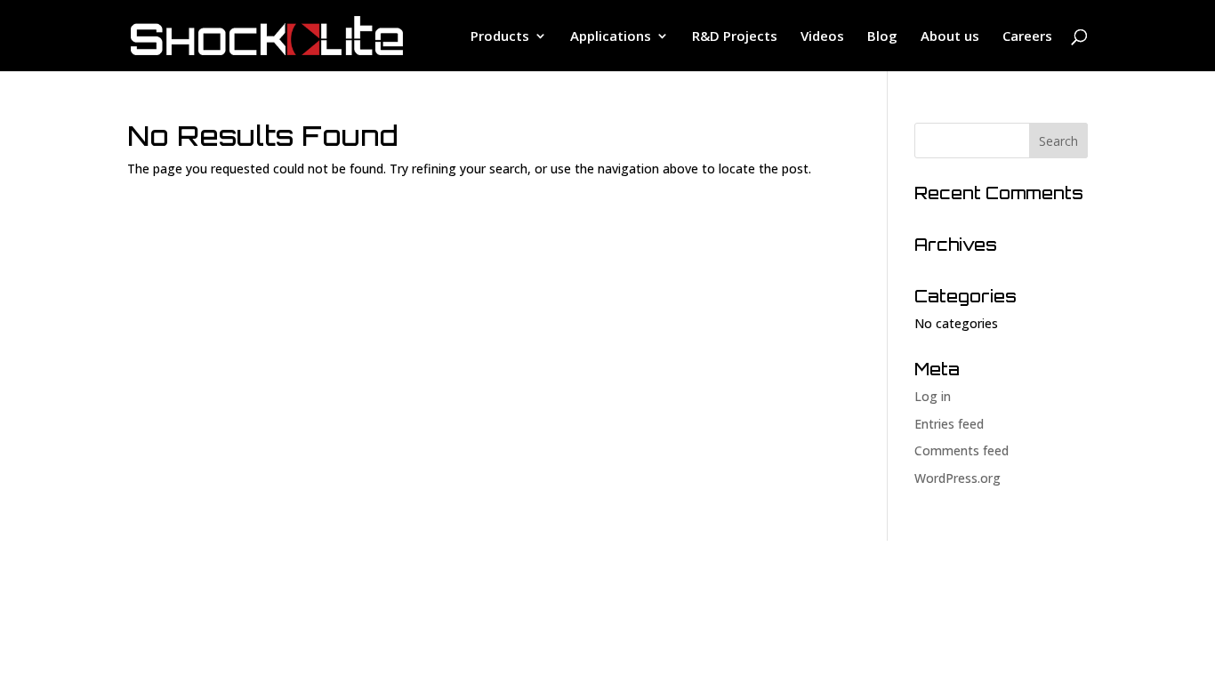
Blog (882, 36)
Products (500, 36)
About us (950, 36)
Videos (822, 36)
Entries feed (949, 423)
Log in (932, 396)
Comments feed (961, 450)
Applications (610, 36)
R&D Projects (734, 36)
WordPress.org (957, 478)
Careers (1027, 36)
